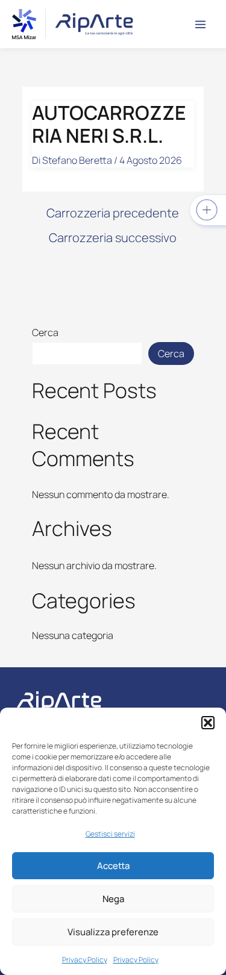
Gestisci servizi (110, 834)
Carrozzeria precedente (112, 213)
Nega (113, 898)
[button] (208, 723)
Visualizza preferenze (113, 932)
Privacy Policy (84, 960)
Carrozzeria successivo (113, 238)
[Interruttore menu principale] (200, 24)
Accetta (113, 865)
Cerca (45, 332)
